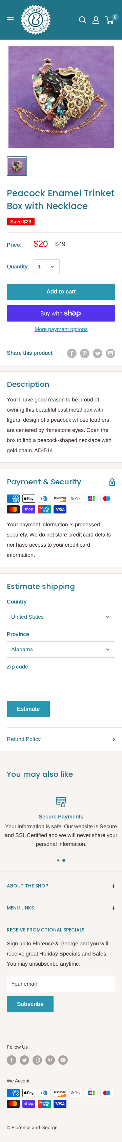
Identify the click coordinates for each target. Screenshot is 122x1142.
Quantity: (18, 266)
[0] (109, 20)
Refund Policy (24, 739)
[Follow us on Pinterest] (50, 1059)
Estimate (28, 709)
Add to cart (61, 291)
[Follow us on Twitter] (24, 1059)
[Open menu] (10, 19)
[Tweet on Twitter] (97, 353)
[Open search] (82, 20)
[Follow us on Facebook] (11, 1059)
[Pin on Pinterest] (84, 353)
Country (17, 602)
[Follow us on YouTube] (63, 1059)
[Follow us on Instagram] (37, 1059)
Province (18, 634)
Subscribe (30, 1004)
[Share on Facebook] (72, 353)
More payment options (61, 329)
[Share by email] (110, 353)
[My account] (96, 20)
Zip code (17, 666)
